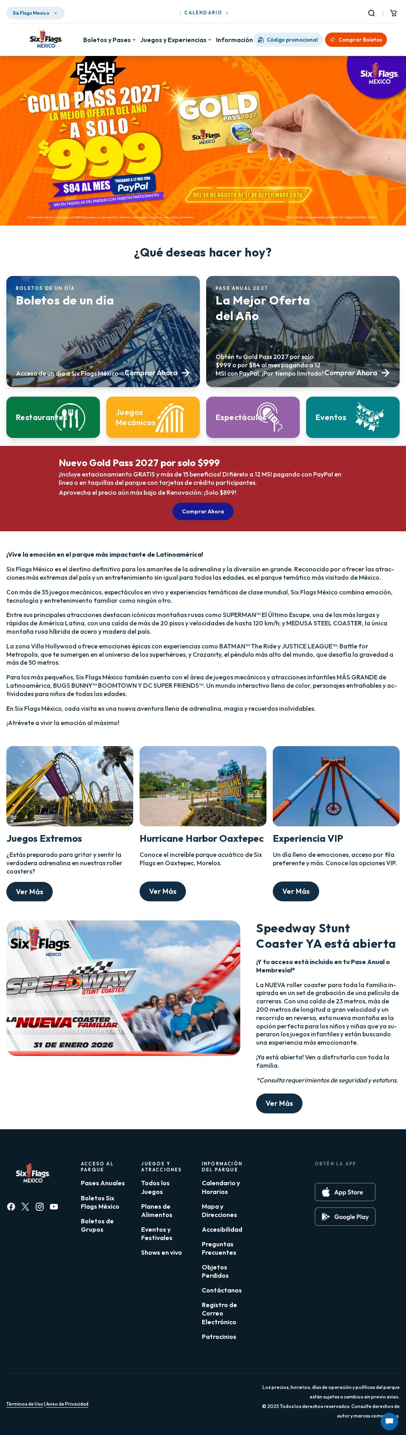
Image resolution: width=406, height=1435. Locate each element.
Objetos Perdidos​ (215, 1271)
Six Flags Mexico (31, 13)
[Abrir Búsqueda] (373, 13)
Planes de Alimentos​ (156, 1210)
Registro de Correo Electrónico (219, 1313)
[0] (393, 13)
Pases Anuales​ (103, 1183)
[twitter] (25, 1206)
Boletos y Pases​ (107, 40)
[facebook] (11, 1206)
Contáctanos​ (222, 1290)
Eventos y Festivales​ (156, 1233)
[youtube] (54, 1206)
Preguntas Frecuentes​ (219, 1248)
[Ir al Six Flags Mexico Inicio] (45, 39)
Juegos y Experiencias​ (173, 40)
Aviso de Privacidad (67, 1404)
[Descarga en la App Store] (345, 1192)
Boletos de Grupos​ (97, 1225)
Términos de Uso (24, 1404)
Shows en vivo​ (161, 1252)
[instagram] (39, 1206)
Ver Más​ (29, 891)
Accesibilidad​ (222, 1229)
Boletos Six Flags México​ (100, 1202)
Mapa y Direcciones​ (219, 1210)
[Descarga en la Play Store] (345, 1216)
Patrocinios (219, 1336)
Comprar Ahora (203, 511)
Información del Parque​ (251, 40)
